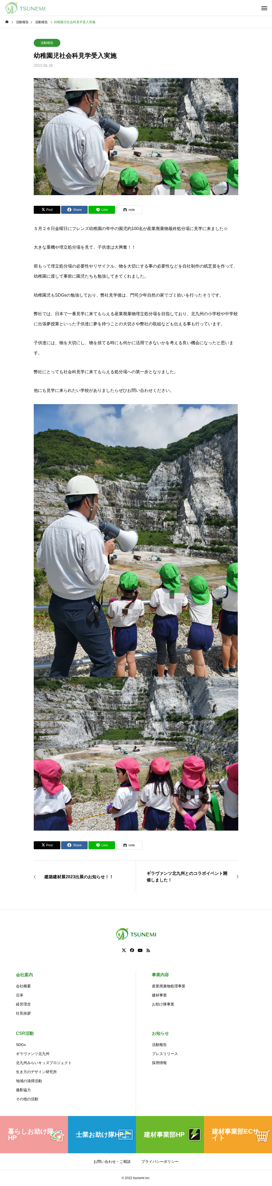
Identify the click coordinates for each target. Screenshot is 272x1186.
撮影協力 (23, 1090)
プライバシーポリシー (159, 1161)
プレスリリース (165, 1054)
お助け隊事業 (163, 1004)
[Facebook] (132, 950)
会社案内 (24, 974)
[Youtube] (140, 950)
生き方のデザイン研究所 (36, 1072)
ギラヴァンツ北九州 (32, 1054)
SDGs (21, 1045)
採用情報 (159, 1063)
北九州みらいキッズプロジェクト (44, 1063)
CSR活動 (25, 1033)
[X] (124, 950)
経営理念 (23, 1004)
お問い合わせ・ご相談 (112, 1161)
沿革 (19, 995)
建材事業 (159, 995)
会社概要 (23, 986)
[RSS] (148, 950)
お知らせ (160, 1033)
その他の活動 (27, 1099)
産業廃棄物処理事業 (168, 986)
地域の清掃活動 (29, 1081)
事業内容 (160, 974)
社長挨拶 (23, 1013)
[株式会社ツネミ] (25, 8)
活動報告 (47, 43)
